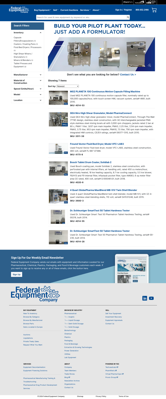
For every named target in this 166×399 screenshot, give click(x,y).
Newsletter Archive (71, 381)
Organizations (69, 384)
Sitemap (80, 396)
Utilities (67, 354)
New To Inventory (30, 313)
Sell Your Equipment (113, 313)
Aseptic (69, 317)
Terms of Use (124, 396)
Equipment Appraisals (114, 320)
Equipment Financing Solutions (35, 371)
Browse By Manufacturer (33, 320)
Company (68, 367)
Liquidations (28, 338)
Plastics (67, 337)
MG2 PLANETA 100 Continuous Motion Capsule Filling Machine (105, 91)
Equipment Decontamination (34, 367)
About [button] (96, 10)
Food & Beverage (71, 344)
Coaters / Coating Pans (26, 44)
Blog (66, 377)
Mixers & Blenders (23, 60)
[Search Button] (128, 17)
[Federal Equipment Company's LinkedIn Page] (144, 298)
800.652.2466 (142, 9)
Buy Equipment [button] (42, 10)
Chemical (68, 334)
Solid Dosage (71, 327)
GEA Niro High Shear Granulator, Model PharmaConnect (101, 113)
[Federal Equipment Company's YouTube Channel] (151, 298)
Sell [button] (55, 10)
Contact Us (109, 324)
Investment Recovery (113, 317)
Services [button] (84, 10)
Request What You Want (32, 345)
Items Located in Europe (32, 327)
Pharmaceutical (70, 313)
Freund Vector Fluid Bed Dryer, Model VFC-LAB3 (97, 144)
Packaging (68, 341)
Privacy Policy (101, 396)
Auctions (26, 335)
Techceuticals (111, 367)
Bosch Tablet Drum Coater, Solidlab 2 (90, 162)
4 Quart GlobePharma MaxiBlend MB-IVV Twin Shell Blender (103, 190)
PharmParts (110, 371)
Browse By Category (31, 317)
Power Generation (71, 351)
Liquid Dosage (72, 320)
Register (128, 9)
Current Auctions (69, 10)
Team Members (70, 371)
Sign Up (16, 274)
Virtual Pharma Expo (113, 374)
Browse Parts (28, 324)
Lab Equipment (70, 357)
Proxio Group (110, 377)
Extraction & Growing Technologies (78, 347)
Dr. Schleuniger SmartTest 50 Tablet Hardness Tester (100, 210)
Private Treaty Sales (31, 341)
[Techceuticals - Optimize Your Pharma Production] (139, 2)
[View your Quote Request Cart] (154, 9)
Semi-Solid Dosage (73, 324)
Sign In (118, 9)
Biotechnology (70, 330)
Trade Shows (69, 374)
